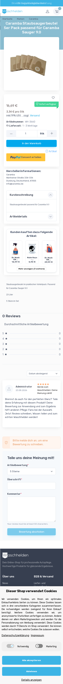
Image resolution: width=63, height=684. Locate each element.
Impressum (37, 635)
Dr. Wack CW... (16, 259)
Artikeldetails (18, 216)
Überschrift (14, 479)
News (5, 583)
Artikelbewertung (17, 465)
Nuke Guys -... (32, 259)
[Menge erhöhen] (52, 133)
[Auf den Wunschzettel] (53, 97)
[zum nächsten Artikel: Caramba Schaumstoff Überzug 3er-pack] (54, 19)
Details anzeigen (31, 679)
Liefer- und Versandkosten (42, 585)
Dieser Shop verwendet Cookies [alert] (31, 591)
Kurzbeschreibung (21, 194)
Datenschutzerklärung (15, 635)
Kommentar (14, 494)
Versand (35, 115)
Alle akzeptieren (31, 660)
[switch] (10, 646)
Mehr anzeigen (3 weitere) (31, 269)
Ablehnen (31, 671)
